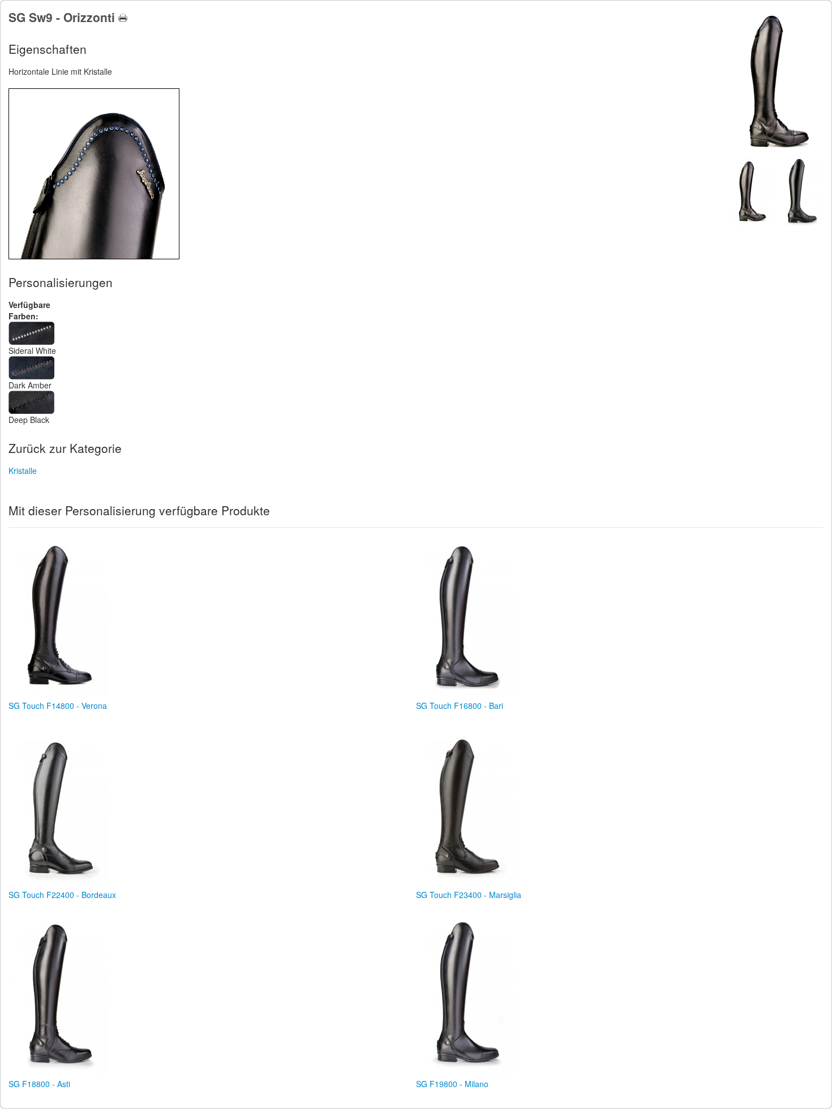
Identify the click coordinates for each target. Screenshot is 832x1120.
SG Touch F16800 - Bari (459, 705)
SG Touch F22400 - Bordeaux (62, 894)
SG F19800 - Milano (452, 1083)
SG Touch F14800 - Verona (57, 705)
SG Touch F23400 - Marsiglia (468, 894)
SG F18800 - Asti (39, 1083)
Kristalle (22, 470)
